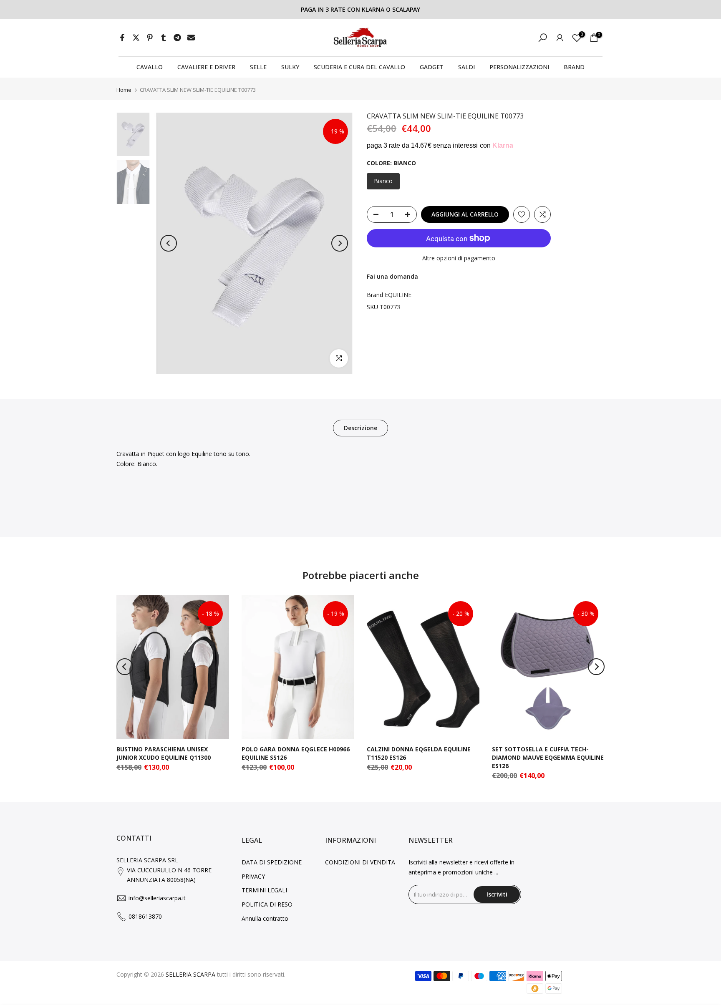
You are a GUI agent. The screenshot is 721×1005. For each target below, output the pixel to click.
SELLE (258, 67)
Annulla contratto (265, 918)
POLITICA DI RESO (267, 904)
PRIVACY (253, 876)
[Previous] (168, 243)
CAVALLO (149, 67)
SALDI (466, 67)
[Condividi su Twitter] (136, 38)
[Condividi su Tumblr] (163, 38)
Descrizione (360, 428)
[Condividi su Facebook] (122, 38)
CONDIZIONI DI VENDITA (360, 862)
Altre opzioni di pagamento (458, 258)
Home (123, 90)
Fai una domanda (392, 276)
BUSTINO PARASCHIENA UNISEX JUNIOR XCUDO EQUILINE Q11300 (163, 753)
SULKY (290, 67)
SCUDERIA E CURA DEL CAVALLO (359, 67)
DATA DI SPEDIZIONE (272, 862)
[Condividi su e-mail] (191, 38)
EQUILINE (398, 294)
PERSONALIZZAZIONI (519, 67)
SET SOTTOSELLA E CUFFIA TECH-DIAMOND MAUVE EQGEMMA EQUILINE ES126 (548, 757)
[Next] (339, 243)
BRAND (574, 67)
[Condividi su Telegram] (177, 38)
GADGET (432, 67)
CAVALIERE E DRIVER (206, 67)
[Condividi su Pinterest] (150, 38)
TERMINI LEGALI (264, 890)
